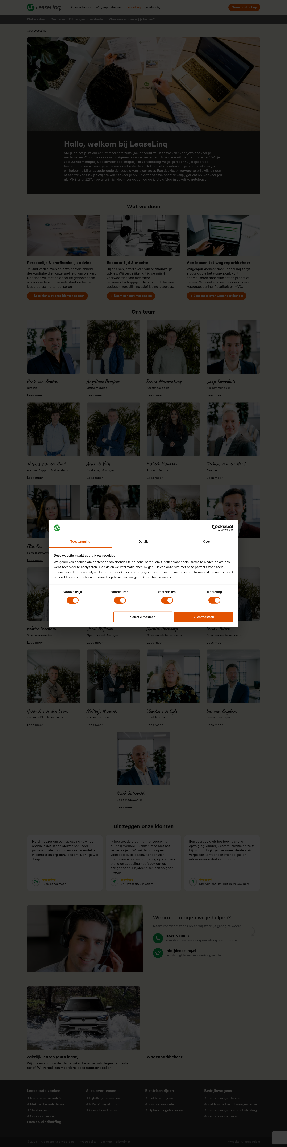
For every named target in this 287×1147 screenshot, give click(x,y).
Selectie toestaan (142, 617)
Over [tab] (206, 541)
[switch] (120, 600)
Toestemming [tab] (80, 541)
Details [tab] (143, 541)
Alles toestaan (203, 617)
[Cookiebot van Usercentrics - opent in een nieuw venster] (215, 528)
